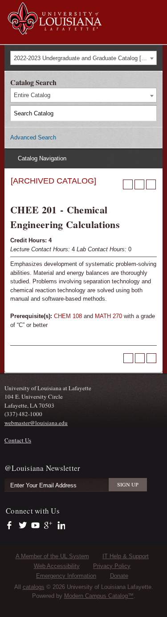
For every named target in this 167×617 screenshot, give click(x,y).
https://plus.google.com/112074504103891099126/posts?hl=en (48, 525)
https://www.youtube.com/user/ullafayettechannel (35, 525)
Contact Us (17, 440)
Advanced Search (33, 137)
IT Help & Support (125, 556)
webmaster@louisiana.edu (36, 423)
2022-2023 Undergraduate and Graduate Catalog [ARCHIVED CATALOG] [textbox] (85, 58)
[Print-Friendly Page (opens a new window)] (139, 184)
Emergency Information (66, 575)
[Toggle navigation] (155, 8)
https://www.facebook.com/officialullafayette (11, 525)
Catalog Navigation (42, 158)
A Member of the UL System (52, 556)
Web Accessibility (57, 566)
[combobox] (83, 58)
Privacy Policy (111, 566)
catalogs (34, 587)
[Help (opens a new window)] (151, 184)
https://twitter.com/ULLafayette (23, 525)
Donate (119, 575)
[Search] (149, 113)
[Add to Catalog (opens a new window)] (128, 184)
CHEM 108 (68, 316)
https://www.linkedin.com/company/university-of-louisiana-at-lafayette (60, 525)
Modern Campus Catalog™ (99, 595)
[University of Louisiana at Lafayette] (54, 30)
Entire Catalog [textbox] (32, 95)
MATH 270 (108, 316)
